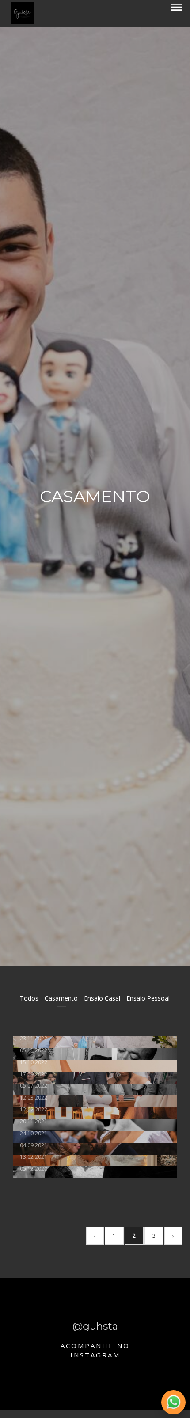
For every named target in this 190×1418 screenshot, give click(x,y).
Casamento (61, 998)
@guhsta (95, 1326)
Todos (29, 998)
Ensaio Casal (102, 998)
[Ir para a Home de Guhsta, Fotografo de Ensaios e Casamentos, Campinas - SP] (22, 12)
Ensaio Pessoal (148, 998)
